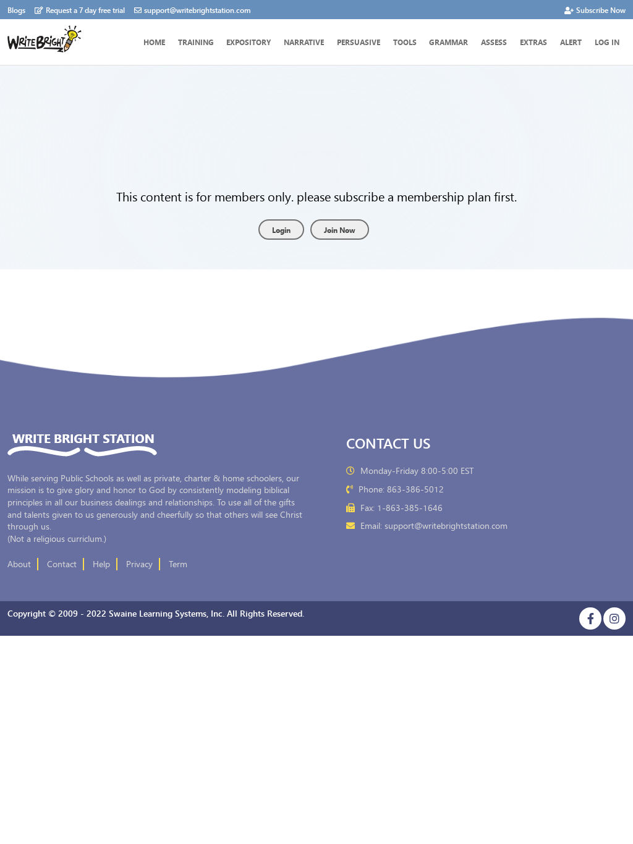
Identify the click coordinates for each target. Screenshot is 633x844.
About (19, 564)
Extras (533, 41)
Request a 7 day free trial (85, 9)
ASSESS (494, 41)
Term (178, 564)
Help (101, 564)
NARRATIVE (304, 41)
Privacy (139, 564)
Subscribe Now (601, 9)
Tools (405, 41)
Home (154, 41)
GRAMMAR (448, 41)
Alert (571, 41)
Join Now (339, 229)
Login (281, 229)
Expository (248, 41)
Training (196, 41)
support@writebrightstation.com (197, 9)
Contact (62, 564)
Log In (607, 41)
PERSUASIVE (358, 41)
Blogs (16, 9)
